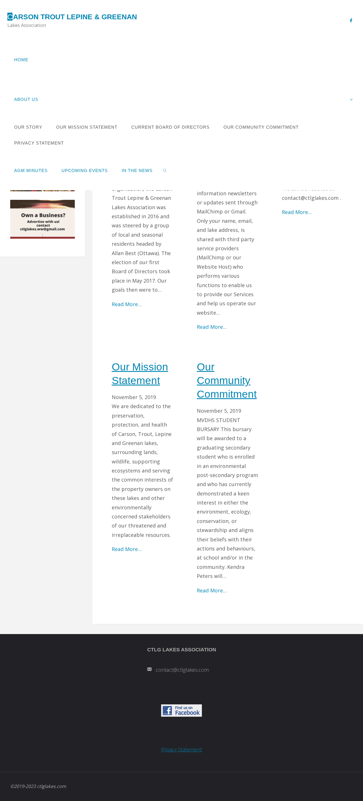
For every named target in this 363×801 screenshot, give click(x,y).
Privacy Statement (181, 749)
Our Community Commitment (227, 380)
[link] (165, 170)
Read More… (127, 304)
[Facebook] (351, 20)
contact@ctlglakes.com (182, 669)
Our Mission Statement (140, 373)
